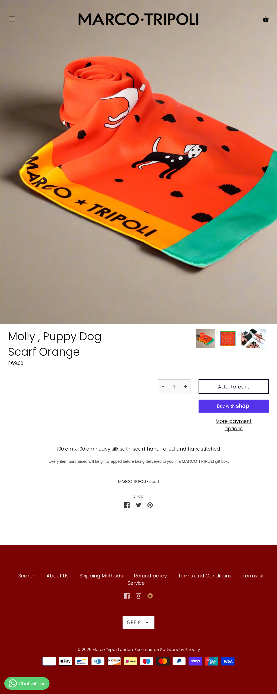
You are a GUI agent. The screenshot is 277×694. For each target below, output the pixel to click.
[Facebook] (127, 595)
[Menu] (12, 20)
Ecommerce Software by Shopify (167, 649)
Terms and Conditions (205, 575)
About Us (57, 575)
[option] (206, 339)
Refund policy (150, 575)
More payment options (234, 425)
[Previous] (196, 340)
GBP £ (134, 622)
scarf (154, 481)
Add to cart (233, 386)
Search (26, 575)
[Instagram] (138, 595)
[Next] (269, 340)
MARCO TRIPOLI (132, 481)
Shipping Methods (101, 575)
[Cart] (265, 19)
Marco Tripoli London (113, 649)
